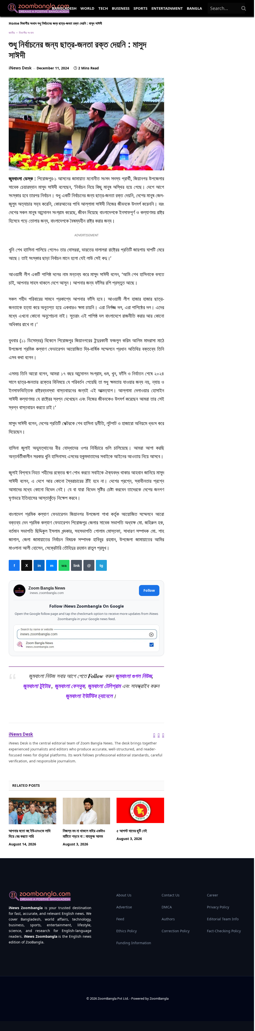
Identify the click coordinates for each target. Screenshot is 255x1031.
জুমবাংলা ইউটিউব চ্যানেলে (89, 696)
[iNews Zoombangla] (38, 8)
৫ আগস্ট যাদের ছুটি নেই (132, 831)
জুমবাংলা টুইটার (36, 686)
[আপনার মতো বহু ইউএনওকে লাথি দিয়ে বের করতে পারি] (32, 811)
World (87, 8)
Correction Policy (176, 931)
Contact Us (171, 895)
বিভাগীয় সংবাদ (28, 23)
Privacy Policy (218, 907)
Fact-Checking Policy (224, 931)
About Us (123, 895)
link (76, 565)
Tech (103, 8)
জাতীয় (12, 33)
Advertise (124, 907)
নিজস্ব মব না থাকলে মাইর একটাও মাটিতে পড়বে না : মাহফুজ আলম (84, 833)
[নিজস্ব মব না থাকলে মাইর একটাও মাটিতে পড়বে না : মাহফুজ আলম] (86, 811)
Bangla (194, 8)
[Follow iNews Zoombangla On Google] (86, 638)
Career (212, 895)
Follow (149, 590)
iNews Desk (20, 68)
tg (101, 565)
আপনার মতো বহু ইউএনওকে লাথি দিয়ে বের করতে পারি (30, 833)
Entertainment (167, 8)
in (39, 565)
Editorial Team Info (223, 919)
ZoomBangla (159, 998)
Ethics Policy (126, 931)
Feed (120, 919)
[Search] (243, 8)
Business (120, 8)
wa (64, 565)
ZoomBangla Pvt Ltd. (113, 998)
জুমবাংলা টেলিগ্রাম (104, 686)
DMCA (167, 907)
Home (14, 23)
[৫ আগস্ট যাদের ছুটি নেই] (140, 811)
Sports (140, 8)
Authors (168, 919)
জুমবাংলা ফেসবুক (70, 686)
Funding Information (133, 942)
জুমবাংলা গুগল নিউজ (133, 676)
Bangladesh (64, 8)
